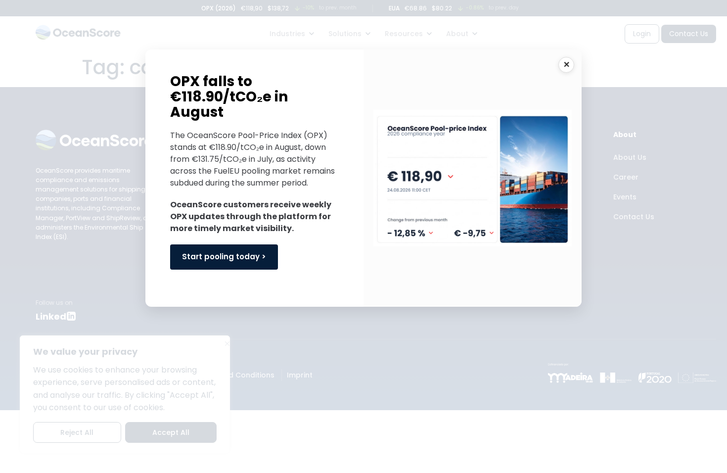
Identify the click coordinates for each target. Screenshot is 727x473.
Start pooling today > (224, 256)
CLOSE (566, 65)
